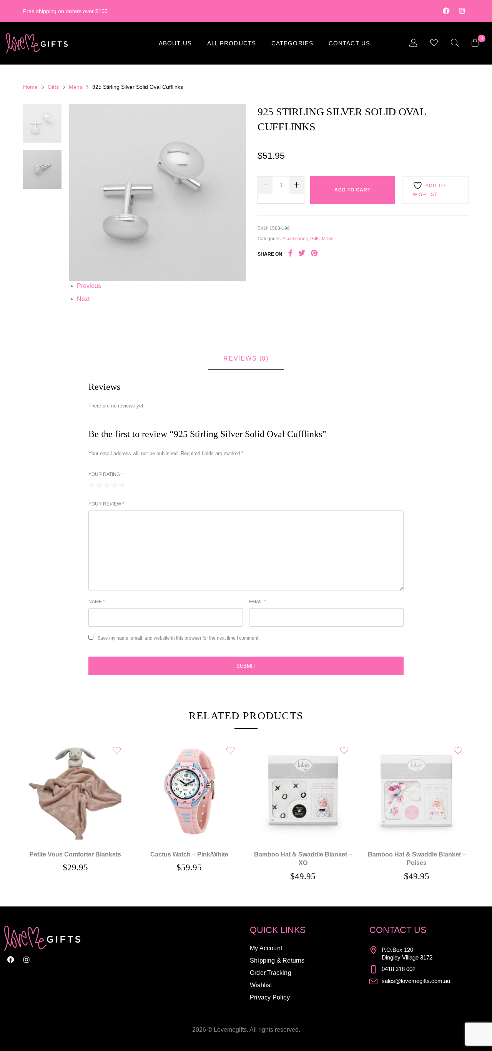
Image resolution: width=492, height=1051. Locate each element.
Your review (106, 504)
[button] (189, 780)
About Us (175, 43)
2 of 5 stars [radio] (99, 485)
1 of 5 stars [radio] (91, 485)
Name (96, 601)
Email (257, 601)
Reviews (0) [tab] (246, 358)
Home (30, 87)
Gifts (53, 87)
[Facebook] (446, 11)
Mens (75, 87)
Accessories (295, 238)
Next (83, 299)
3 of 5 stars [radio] (107, 485)
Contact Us (349, 43)
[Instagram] (462, 11)
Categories (292, 43)
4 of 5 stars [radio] (114, 485)
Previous (89, 286)
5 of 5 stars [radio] (122, 485)
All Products (231, 43)
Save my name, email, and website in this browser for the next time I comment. (178, 638)
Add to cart (352, 190)
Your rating (105, 474)
